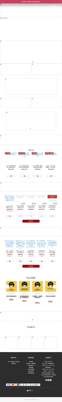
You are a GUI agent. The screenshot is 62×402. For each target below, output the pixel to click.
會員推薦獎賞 (31, 373)
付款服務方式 (31, 365)
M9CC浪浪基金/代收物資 (13, 361)
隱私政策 (13, 363)
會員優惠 (31, 367)
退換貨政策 (31, 371)
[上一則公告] (2, 1)
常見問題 (31, 361)
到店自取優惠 (31, 369)
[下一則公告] (60, 1)
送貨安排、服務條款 (31, 363)
